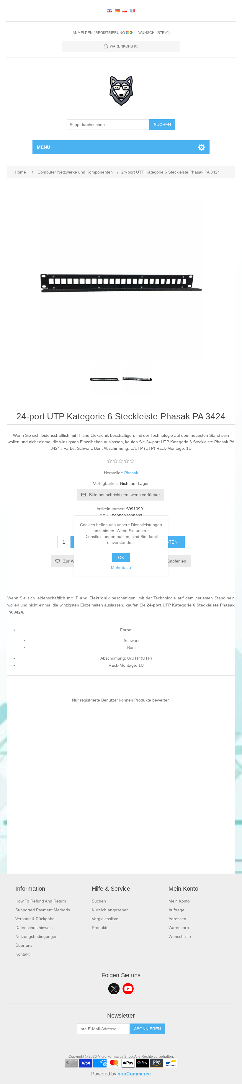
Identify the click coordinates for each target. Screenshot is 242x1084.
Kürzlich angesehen (110, 910)
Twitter (114, 988)
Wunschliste (180, 936)
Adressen (177, 918)
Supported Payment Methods (42, 910)
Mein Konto (179, 901)
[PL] (124, 10)
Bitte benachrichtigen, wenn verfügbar (124, 494)
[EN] (109, 10)
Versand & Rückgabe (35, 918)
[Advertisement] (121, 832)
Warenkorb (179, 927)
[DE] (117, 10)
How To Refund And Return (40, 901)
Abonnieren (147, 1028)
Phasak (131, 472)
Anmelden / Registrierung (99, 33)
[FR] (132, 10)
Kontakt (22, 954)
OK (121, 557)
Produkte (100, 927)
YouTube (128, 988)
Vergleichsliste (105, 918)
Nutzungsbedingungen (36, 936)
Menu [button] (43, 147)
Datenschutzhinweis (34, 927)
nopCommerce (134, 1073)
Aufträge (176, 910)
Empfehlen (176, 561)
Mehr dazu (121, 567)
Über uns (23, 945)
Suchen (162, 124)
